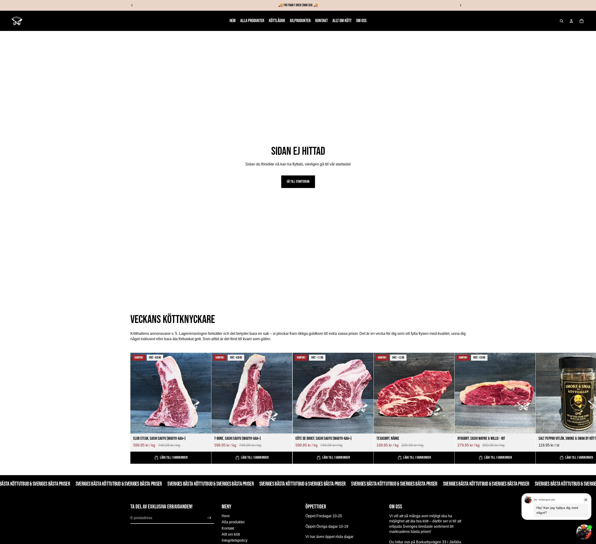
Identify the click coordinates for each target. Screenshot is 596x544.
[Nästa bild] (460, 5)
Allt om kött (231, 534)
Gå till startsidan (298, 181)
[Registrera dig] (209, 518)
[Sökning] (561, 21)
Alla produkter (233, 522)
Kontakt (228, 528)
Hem (226, 516)
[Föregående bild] (132, 5)
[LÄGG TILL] (204, 426)
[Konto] (571, 21)
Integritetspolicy (234, 541)
